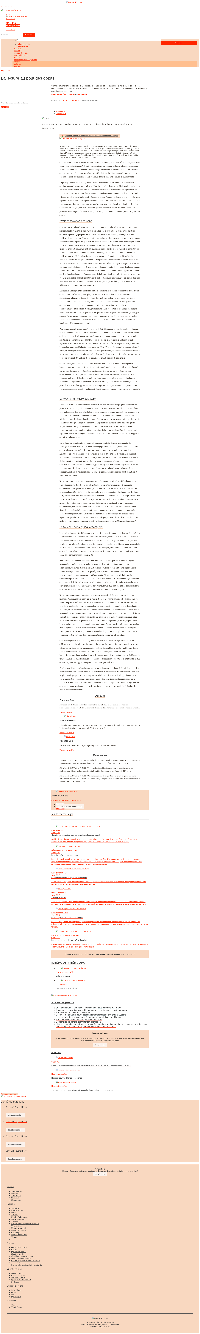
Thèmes (14, 1237)
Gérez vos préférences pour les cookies (25, 1260)
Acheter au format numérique (70, 807)
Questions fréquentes (19, 1247)
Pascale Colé (82, 94)
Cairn (13, 1305)
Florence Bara (56, 94)
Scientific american (18, 1277)
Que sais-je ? (16, 1296)
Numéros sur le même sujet (68, 962)
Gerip (13, 1292)
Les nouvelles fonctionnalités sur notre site (26, 1265)
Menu (8, 14)
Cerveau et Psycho (18, 1275)
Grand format (61, 113)
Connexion (10, 30)
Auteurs (100, 695)
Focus (13, 1212)
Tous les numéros (15, 1115)
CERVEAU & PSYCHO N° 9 (71, 101)
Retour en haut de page (9, 1094)
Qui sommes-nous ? (18, 1251)
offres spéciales (13, 24)
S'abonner (5, 107)
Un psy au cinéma (18, 1219)
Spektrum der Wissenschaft (21, 1279)
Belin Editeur (16, 1290)
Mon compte (16, 1200)
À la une (14, 1214)
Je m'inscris (100, 1174)
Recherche (10, 19)
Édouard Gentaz (69, 94)
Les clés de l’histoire (18, 1230)
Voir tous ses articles (66, 712)
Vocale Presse (16, 1307)
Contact (14, 1249)
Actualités (15, 1208)
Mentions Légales (17, 1254)
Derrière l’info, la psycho (20, 1217)
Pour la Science (17, 1273)
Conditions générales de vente (22, 1256)
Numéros (14, 1193)
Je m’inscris (100, 1045)
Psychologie (6, 70)
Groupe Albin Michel (15, 1286)
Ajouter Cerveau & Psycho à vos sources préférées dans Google (91, 136)
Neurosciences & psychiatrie (25, 60)
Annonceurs (15, 1262)
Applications (16, 1195)
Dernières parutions (12, 1101)
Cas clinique (15, 1232)
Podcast (17, 66)
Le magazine (23, 46)
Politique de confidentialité (21, 1258)
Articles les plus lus (62, 1002)
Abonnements (16, 1191)
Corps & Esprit (16, 1226)
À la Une (56, 1052)
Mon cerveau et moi (18, 1228)
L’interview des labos (19, 1234)
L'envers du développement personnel (25, 1223)
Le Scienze (15, 1282)
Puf (12, 1294)
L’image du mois (17, 1210)
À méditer (15, 1221)
